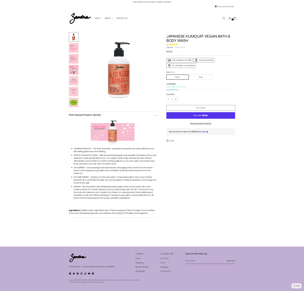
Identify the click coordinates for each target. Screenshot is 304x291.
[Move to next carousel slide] (233, 238)
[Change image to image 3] (73, 59)
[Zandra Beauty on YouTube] (89, 274)
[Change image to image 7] (73, 102)
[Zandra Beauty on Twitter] (74, 274)
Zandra (169, 47)
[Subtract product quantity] (176, 99)
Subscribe (230, 261)
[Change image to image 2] (73, 48)
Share (171, 141)
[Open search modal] (223, 18)
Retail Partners (141, 267)
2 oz (201, 77)
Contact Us (165, 271)
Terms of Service (75, 282)
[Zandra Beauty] (80, 18)
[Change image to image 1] (73, 37)
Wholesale (140, 271)
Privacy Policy (98, 282)
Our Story (164, 258)
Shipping (139, 262)
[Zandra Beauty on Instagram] (81, 274)
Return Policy (87, 282)
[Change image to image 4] (73, 69)
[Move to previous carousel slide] (228, 239)
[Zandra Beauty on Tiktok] (85, 274)
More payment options (200, 123)
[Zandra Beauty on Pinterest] (77, 274)
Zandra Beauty (88, 280)
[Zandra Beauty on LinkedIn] (93, 274)
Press (137, 258)
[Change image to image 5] (73, 80)
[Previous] (125, 2)
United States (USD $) (225, 7)
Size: (170, 72)
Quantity (170, 94)
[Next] (178, 2)
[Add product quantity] (168, 99)
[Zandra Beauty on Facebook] (70, 274)
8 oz (177, 77)
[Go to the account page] (228, 18)
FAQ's (162, 262)
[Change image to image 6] (73, 91)
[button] (172, 44)
